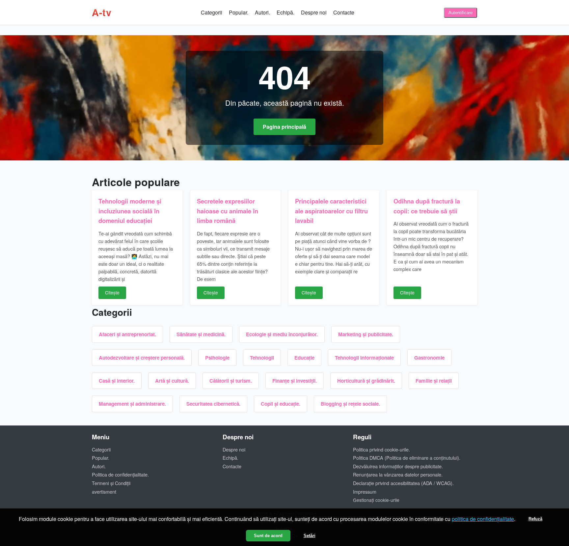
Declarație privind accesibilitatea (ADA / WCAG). (403, 482)
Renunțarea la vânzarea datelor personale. (398, 474)
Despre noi (314, 12)
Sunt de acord (268, 535)
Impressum (364, 491)
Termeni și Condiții (111, 482)
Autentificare (460, 12)
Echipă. (285, 12)
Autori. (262, 12)
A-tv (101, 12)
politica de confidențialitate (483, 519)
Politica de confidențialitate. (120, 474)
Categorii (211, 12)
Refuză (535, 518)
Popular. (238, 12)
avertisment (104, 491)
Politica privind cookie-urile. (381, 449)
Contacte (343, 12)
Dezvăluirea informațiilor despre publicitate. (398, 466)
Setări (309, 535)
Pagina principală (284, 126)
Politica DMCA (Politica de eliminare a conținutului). (406, 457)
